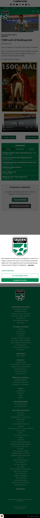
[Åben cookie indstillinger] (2, 516)
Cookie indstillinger (7, 270)
